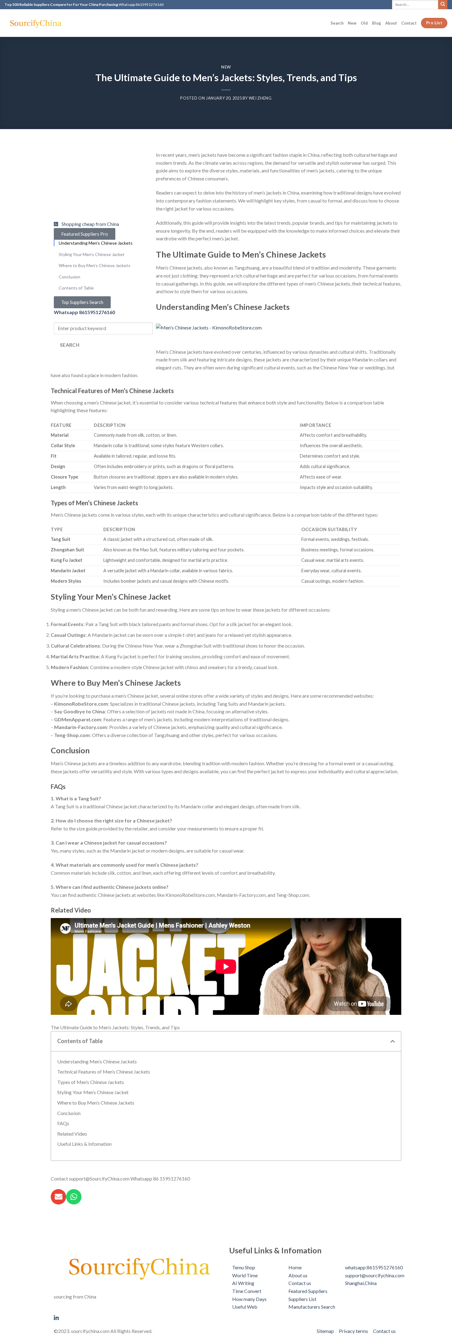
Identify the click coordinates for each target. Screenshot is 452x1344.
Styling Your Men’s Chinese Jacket (93, 1092)
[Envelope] (58, 1196)
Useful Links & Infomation (84, 1144)
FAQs (63, 1123)
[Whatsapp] (73, 1196)
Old (364, 23)
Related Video (72, 1134)
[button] (393, 1041)
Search (337, 23)
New (352, 23)
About (391, 23)
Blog (376, 23)
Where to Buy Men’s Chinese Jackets (95, 1103)
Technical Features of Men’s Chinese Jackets (103, 1071)
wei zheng (260, 98)
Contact (409, 23)
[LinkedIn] (138, 1317)
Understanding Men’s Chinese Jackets (97, 1061)
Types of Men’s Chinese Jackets (90, 1082)
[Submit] (442, 4)
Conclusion (69, 1113)
